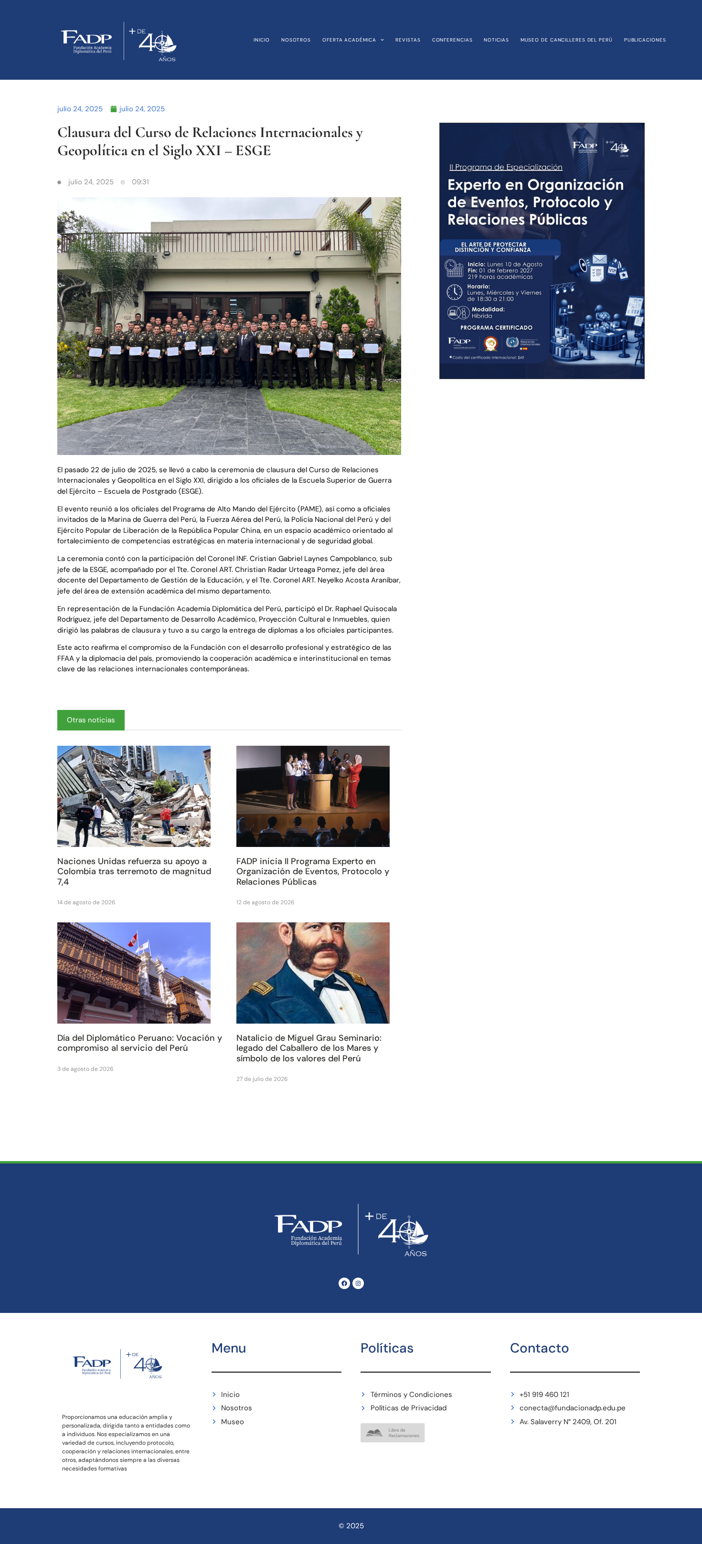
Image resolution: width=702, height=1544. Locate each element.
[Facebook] (344, 1283)
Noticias (496, 40)
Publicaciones (645, 40)
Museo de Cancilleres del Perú (567, 40)
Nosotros (296, 40)
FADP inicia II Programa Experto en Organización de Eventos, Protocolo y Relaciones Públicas (312, 872)
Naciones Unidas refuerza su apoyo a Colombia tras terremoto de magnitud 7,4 (134, 872)
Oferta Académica (349, 40)
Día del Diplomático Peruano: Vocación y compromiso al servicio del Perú (139, 1043)
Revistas (407, 40)
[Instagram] (358, 1283)
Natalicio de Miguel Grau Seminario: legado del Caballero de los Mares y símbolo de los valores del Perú (309, 1048)
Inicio (261, 40)
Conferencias (452, 40)
